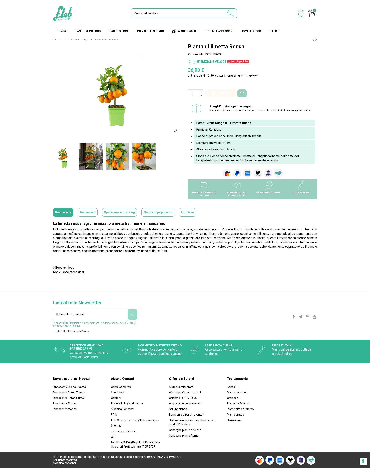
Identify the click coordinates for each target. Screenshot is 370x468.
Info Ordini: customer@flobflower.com (135, 420)
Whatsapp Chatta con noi (185, 392)
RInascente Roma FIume (68, 398)
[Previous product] (313, 39)
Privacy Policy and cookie (127, 403)
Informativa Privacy (78, 331)
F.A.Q (114, 414)
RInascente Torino (64, 403)
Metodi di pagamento (158, 212)
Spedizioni (117, 392)
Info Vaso (187, 212)
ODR (113, 437)
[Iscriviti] (132, 314)
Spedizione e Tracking (119, 212)
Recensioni (87, 212)
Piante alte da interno (240, 409)
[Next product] (316, 39)
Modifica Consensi (122, 409)
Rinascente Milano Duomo (69, 387)
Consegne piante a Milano (185, 430)
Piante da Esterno (238, 403)
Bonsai (231, 387)
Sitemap (116, 425)
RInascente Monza (65, 409)
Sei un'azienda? (178, 409)
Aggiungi (223, 93)
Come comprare (121, 387)
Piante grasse (235, 414)
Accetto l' (73, 331)
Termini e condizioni (123, 431)
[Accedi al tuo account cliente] (301, 13)
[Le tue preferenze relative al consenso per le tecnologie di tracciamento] (363, 461)
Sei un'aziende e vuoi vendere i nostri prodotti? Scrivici (192, 422)
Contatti (116, 398)
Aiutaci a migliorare (181, 387)
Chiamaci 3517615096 (183, 398)
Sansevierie (234, 420)
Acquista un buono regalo (185, 403)
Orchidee (232, 398)
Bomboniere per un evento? (186, 414)
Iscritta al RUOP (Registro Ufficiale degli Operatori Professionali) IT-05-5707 (135, 444)
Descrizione (63, 212)
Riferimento (196, 54)
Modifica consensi (64, 463)
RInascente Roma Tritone (69, 392)
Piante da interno (237, 392)
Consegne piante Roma (183, 435)
